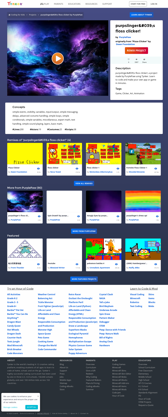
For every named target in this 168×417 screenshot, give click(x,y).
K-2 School (143, 386)
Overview (90, 364)
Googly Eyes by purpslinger (97, 215)
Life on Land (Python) (80, 306)
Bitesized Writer (57, 267)
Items (151, 298)
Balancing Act (45, 298)
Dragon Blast (14, 321)
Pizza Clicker (14, 167)
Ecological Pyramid (78, 333)
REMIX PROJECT (136, 50)
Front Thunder (17, 267)
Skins (151, 294)
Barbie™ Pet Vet (15, 310)
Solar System (75, 349)
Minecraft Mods (119, 389)
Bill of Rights (106, 337)
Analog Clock (106, 341)
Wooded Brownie (137, 172)
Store (62, 389)
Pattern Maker (107, 318)
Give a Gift (90, 370)
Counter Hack (14, 337)
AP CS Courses (144, 383)
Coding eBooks (66, 386)
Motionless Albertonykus (101, 172)
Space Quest (44, 333)
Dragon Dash (14, 333)
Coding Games (118, 364)
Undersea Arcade (108, 310)
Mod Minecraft (15, 345)
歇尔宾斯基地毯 (14, 263)
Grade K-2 (12, 298)
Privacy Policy (43, 413)
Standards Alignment (147, 392)
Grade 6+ (11, 306)
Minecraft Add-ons (120, 383)
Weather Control (46, 294)
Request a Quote (145, 405)
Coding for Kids (18, 14)
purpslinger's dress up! (136, 215)
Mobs (151, 306)
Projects (32, 14)
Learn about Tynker (141, 14)
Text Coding (136, 306)
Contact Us (84, 413)
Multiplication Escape (80, 341)
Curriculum (91, 367)
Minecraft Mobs (119, 377)
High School (143, 380)
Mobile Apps (65, 380)
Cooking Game (45, 341)
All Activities (13, 294)
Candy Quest (14, 325)
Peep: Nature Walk (109, 333)
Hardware (104, 345)
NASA (102, 298)
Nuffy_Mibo (134, 267)
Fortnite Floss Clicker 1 (136, 167)
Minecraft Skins (119, 370)
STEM (102, 325)
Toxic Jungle (13, 341)
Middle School (144, 377)
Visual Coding (137, 294)
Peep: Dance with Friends (112, 329)
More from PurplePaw (84, 231)
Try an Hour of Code (20, 288)
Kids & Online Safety (60, 413)
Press (62, 373)
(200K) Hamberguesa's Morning (136, 263)
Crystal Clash (106, 294)
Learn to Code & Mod (144, 288)
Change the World (47, 345)
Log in (154, 4)
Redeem (89, 373)
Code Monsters (15, 353)
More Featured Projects (84, 279)
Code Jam (116, 392)
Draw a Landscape (78, 325)
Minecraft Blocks (119, 380)
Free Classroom (145, 370)
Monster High (45, 329)
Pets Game (43, 337)
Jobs (62, 377)
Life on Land (44, 310)
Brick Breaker (14, 349)
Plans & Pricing (92, 383)
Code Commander (47, 349)
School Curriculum (146, 367)
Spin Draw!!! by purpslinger (58, 215)
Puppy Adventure (78, 353)
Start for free (138, 4)
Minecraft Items (119, 386)
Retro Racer (75, 294)
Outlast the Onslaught (80, 298)
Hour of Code (118, 395)
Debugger (104, 321)
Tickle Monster (45, 302)
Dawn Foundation (125, 44)
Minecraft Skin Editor (121, 373)
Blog (62, 364)
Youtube (51, 263)
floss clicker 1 (93, 167)
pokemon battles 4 (95, 263)
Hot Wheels (13, 329)
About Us (64, 367)
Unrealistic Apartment (100, 267)
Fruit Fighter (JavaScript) (51, 306)
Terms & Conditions (27, 413)
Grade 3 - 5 (12, 302)
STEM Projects (144, 402)
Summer (90, 389)
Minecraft (135, 298)
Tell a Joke (104, 302)
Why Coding (91, 377)
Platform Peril (76, 302)
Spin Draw (104, 314)
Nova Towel (55, 172)
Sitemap (63, 383)
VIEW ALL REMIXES (84, 183)
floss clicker (53, 167)
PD (139, 395)
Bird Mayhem (106, 306)
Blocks (151, 302)
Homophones (76, 337)
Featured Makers (93, 380)
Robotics (134, 302)
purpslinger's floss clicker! (18, 215)
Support (63, 370)
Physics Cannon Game (80, 345)
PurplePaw (125, 37)
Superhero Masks (78, 329)
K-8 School (143, 389)
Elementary (143, 373)
